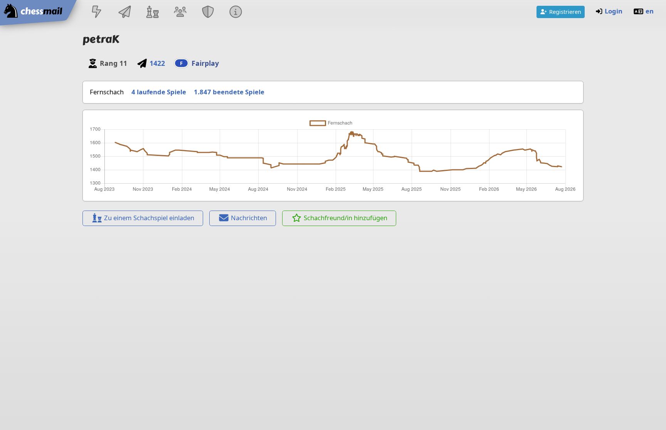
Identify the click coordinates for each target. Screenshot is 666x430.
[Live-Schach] (97, 12)
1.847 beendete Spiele (229, 91)
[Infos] (236, 12)
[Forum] (180, 12)
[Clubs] (208, 12)
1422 (157, 63)
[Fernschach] (124, 12)
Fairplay (205, 63)
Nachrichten (249, 217)
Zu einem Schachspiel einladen (149, 217)
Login (613, 11)
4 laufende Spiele (158, 91)
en (650, 11)
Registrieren (565, 11)
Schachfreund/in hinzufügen (345, 217)
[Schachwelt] (152, 12)
